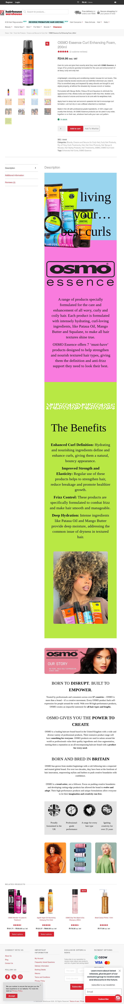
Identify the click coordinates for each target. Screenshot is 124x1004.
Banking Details (40, 969)
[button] (47, 44)
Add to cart (75, 128)
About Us (8, 956)
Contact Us (9, 963)
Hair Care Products (93, 145)
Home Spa (18, 27)
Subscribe (77, 987)
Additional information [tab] (14, 175)
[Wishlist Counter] (79, 2)
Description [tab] (10, 168)
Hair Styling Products (73, 147)
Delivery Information (42, 966)
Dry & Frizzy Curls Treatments (69, 145)
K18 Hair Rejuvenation (16, 22)
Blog (6, 959)
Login (17, 2)
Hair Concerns (75, 22)
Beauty (8, 27)
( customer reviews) (78, 51)
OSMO (97, 147)
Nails (106, 22)
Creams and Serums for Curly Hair (37, 33)
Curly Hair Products (20, 33)
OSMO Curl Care (107, 147)
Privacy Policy (40, 981)
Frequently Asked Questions (45, 962)
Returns (37, 973)
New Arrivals (90, 22)
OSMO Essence (85, 150)
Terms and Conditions (42, 977)
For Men (37, 27)
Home (7, 33)
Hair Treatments (88, 147)
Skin (28, 27)
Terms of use (74, 1001)
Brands (47, 27)
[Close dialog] (120, 971)
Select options (17, 934)
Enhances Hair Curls (70, 150)
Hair (98, 22)
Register (9, 2)
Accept (11, 995)
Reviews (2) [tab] (10, 182)
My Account (39, 958)
